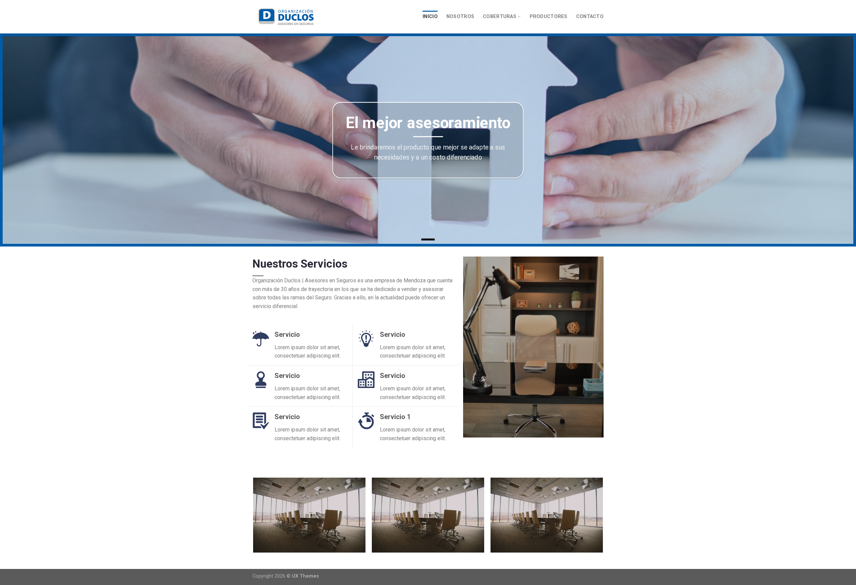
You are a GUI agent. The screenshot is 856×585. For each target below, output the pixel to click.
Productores (548, 16)
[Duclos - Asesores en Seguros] (285, 17)
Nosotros (460, 16)
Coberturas (499, 16)
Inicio (430, 16)
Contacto (590, 16)
